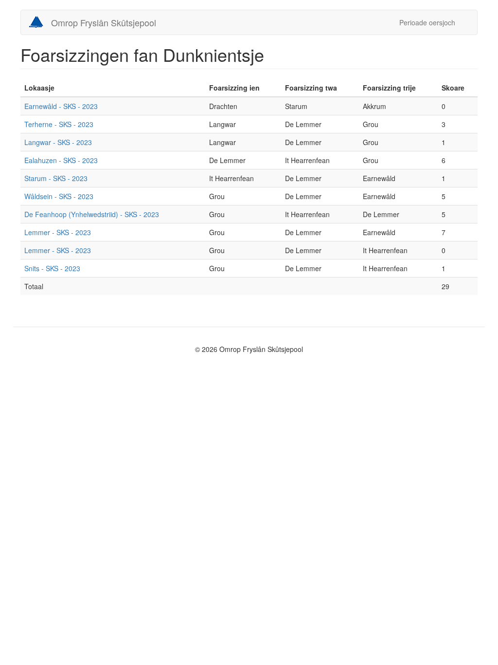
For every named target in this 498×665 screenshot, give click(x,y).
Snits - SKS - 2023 (52, 268)
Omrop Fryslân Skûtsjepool (103, 22)
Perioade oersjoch (427, 22)
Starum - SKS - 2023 (56, 178)
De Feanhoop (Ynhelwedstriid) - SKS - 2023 (91, 214)
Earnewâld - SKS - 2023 (61, 106)
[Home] (39, 22)
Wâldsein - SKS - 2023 (58, 196)
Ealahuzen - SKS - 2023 (61, 160)
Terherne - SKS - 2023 (58, 124)
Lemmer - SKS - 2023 (57, 232)
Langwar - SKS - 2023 (58, 142)
